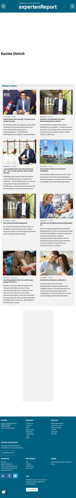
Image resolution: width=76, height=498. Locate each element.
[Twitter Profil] (15, 476)
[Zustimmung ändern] (3, 491)
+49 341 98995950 (9, 428)
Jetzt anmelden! (32, 489)
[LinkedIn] (3, 476)
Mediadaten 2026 (7, 453)
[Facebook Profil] (9, 476)
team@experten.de (11, 466)
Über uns (3, 462)
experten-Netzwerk (7, 464)
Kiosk (52, 464)
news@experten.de (7, 470)
